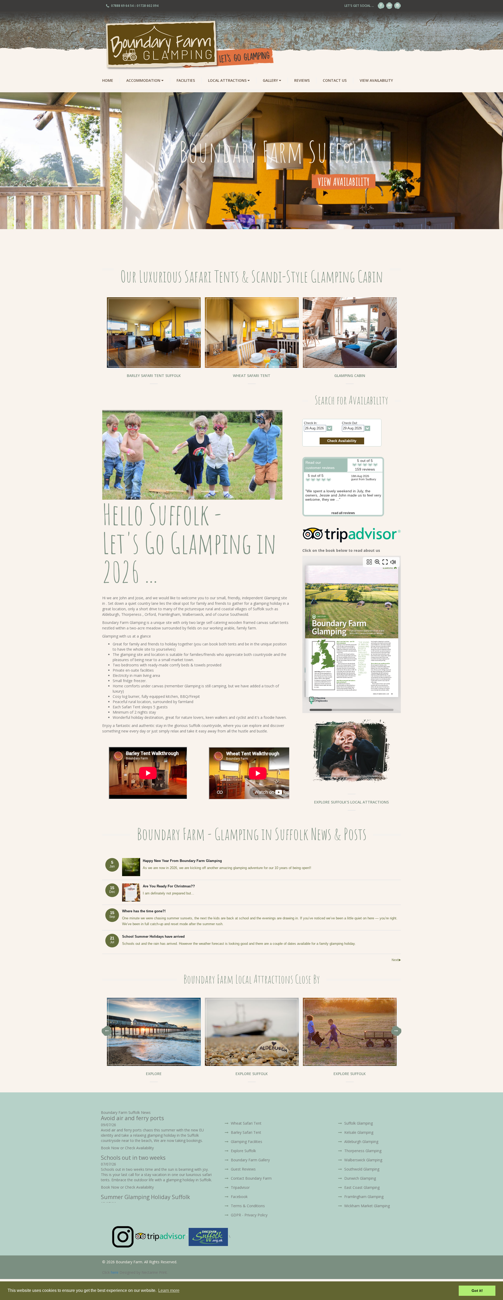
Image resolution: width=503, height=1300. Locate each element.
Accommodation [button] (143, 80)
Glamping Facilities (246, 1141)
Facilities (186, 80)
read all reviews (343, 513)
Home (107, 80)
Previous (107, 1031)
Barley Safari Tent (245, 1132)
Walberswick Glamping (362, 1159)
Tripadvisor (240, 1187)
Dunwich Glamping (359, 1178)
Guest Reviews (243, 1169)
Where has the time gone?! (144, 911)
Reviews (302, 80)
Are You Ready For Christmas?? (169, 886)
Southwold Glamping (361, 1169)
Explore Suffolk (243, 1150)
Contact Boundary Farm (251, 1178)
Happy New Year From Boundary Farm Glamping (182, 861)
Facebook (239, 1196)
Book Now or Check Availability (127, 1147)
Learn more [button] (168, 1290)
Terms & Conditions (247, 1205)
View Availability (376, 80)
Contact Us (335, 80)
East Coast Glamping (361, 1187)
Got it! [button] (477, 1290)
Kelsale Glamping (358, 1132)
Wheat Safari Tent (245, 1123)
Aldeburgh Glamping (360, 1141)
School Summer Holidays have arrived (153, 936)
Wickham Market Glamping (366, 1205)
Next (395, 960)
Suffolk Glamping (358, 1123)
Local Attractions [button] (228, 80)
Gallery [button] (271, 80)
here (114, 1272)
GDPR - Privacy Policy (248, 1214)
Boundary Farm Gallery (250, 1159)
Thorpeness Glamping (362, 1150)
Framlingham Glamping (363, 1196)
